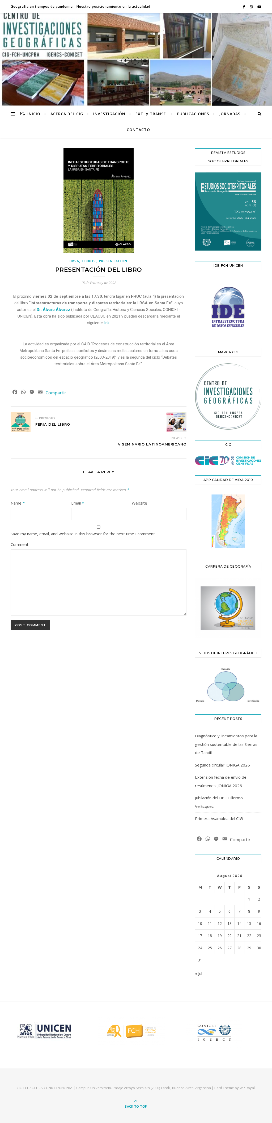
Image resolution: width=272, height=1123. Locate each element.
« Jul (198, 973)
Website (139, 503)
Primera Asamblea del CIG (219, 818)
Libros (89, 261)
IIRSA (74, 261)
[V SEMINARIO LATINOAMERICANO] (176, 422)
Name (18, 503)
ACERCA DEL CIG (66, 113)
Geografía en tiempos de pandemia (42, 6)
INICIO (33, 113)
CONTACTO (138, 129)
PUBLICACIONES (193, 113)
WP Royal (247, 1087)
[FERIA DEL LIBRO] (21, 422)
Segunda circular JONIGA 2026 (222, 765)
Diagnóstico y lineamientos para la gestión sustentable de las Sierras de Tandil (226, 744)
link (106, 322)
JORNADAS (229, 113)
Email (77, 503)
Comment (19, 544)
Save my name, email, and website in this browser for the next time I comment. (83, 533)
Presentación (113, 261)
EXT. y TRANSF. (151, 113)
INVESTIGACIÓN (109, 113)
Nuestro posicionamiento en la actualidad (113, 6)
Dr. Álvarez (53, 309)
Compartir (56, 393)
